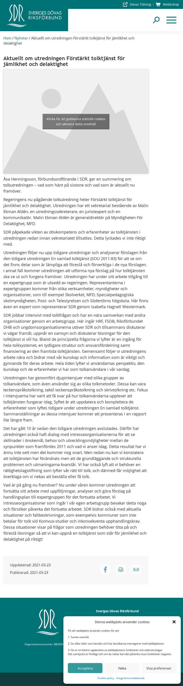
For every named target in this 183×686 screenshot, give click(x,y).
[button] (174, 622)
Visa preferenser (158, 668)
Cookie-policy (106, 678)
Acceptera (85, 668)
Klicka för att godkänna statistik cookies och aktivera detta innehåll (76, 121)
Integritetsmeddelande (130, 678)
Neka (122, 668)
